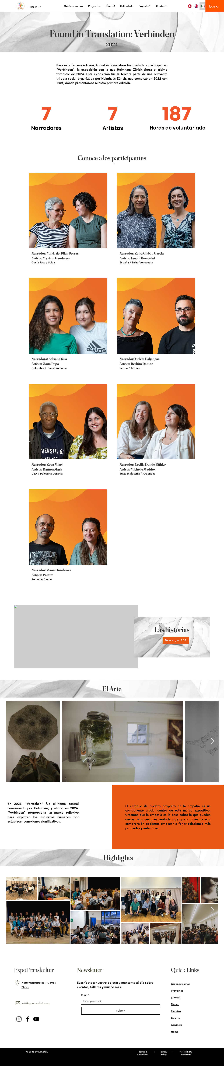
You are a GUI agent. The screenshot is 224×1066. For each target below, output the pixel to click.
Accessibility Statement (186, 1053)
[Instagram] (19, 1019)
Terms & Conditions (143, 1053)
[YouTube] (36, 1019)
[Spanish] (203, 6)
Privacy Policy (163, 1053)
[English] (196, 6)
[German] (190, 6)
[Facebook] (27, 1019)
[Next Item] (213, 741)
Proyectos (177, 990)
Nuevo (175, 1004)
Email (85, 995)
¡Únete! (175, 997)
